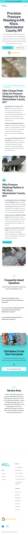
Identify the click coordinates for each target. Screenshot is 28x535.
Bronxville (17, 503)
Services (4, 473)
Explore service (20, 47)
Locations (4, 476)
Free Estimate (7, 242)
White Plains (18, 500)
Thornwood (17, 506)
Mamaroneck (18, 497)
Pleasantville (18, 492)
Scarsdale (17, 494)
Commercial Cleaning (20, 479)
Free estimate (7, 47)
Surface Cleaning (19, 476)
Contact (3, 479)
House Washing (18, 467)
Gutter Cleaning (18, 473)
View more (17, 509)
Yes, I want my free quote (14, 369)
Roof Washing (18, 470)
